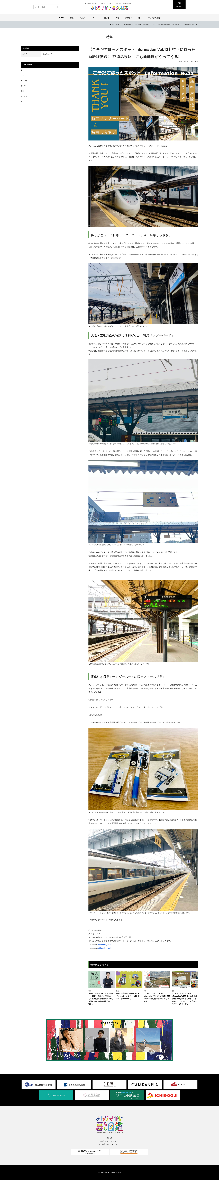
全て (22, 70)
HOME (61, 17)
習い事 (107, 17)
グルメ (82, 17)
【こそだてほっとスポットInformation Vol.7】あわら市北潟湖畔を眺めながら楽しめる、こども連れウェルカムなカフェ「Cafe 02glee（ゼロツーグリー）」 (184, 998)
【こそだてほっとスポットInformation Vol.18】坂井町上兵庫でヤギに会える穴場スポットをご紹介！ (157, 997)
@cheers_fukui (104, 944)
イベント (94, 17)
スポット (128, 17)
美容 (117, 17)
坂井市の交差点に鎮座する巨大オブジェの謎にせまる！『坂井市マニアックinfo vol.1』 (128, 996)
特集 (72, 17)
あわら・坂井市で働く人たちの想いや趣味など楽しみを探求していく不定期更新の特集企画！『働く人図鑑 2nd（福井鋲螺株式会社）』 (100, 998)
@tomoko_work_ (105, 948)
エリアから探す (154, 17)
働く (140, 17)
